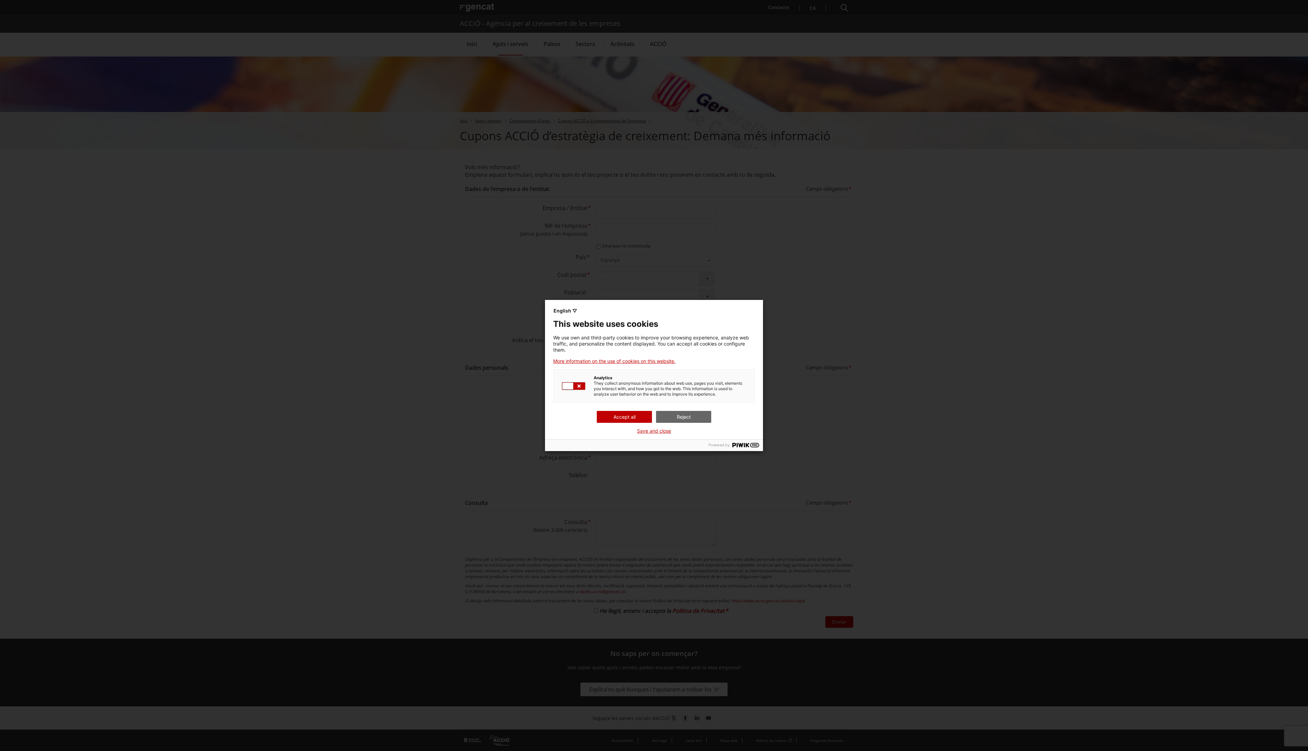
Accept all (624, 417)
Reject (684, 417)
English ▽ (565, 311)
